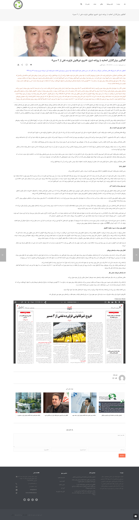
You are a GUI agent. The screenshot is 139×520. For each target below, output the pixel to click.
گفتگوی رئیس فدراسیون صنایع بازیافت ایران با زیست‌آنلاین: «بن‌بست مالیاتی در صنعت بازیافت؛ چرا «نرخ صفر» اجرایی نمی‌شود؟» (55, 415)
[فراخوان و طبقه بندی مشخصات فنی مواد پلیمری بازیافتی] (111, 402)
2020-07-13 (109, 65)
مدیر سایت (121, 65)
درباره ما (118, 4)
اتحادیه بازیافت (24, 515)
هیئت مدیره (62, 481)
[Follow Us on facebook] (36, 500)
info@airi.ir (33, 490)
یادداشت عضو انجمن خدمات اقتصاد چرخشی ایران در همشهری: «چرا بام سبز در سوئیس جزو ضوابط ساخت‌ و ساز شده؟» (28, 415)
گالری (101, 65)
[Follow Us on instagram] (32, 500)
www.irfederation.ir (31, 493)
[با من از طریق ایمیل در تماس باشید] (113, 379)
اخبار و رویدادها (110, 4)
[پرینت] (18, 65)
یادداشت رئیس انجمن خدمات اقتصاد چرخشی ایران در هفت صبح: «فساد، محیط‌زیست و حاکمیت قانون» (83, 415)
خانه (124, 4)
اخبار (121, 18)
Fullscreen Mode (120, 299)
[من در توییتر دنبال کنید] (116, 379)
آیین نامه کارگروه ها (60, 491)
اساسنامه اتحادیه (61, 477)
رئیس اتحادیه (61, 484)
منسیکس (13, 515)
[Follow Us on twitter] (24, 500)
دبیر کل (62, 488)
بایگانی (101, 4)
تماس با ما (87, 4)
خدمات (95, 4)
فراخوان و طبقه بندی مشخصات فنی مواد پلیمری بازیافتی (112, 415)
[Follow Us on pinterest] (28, 500)
